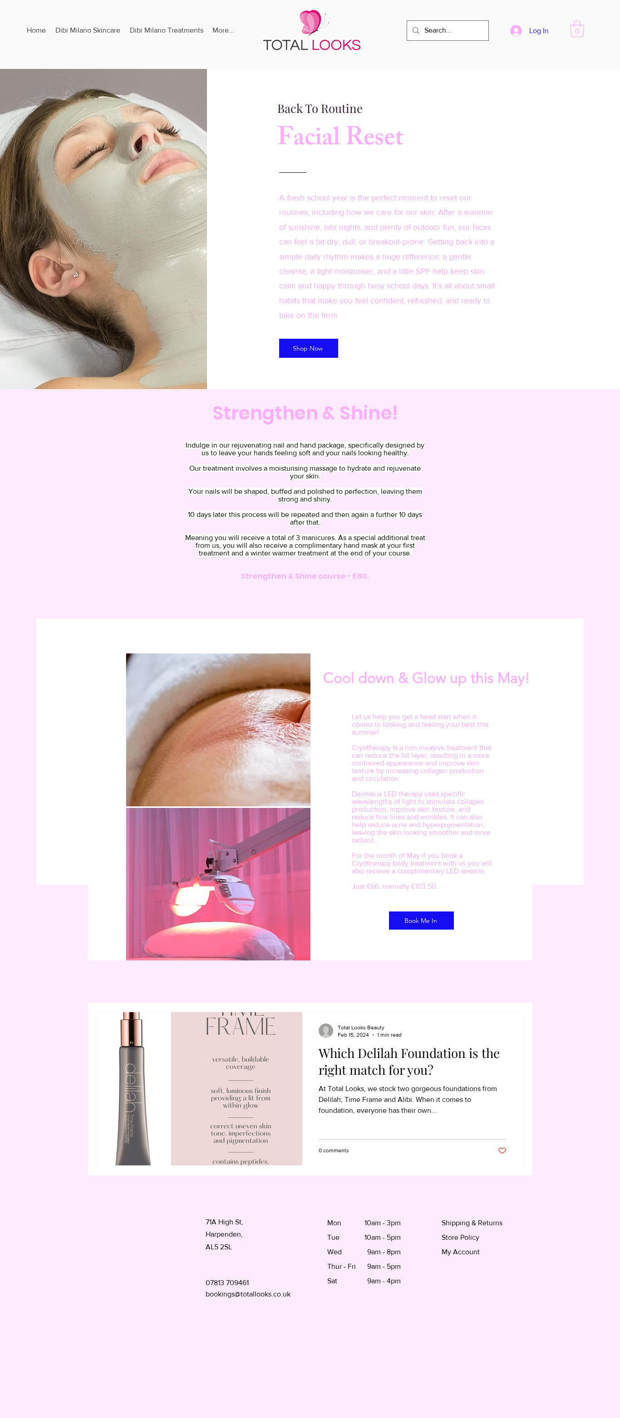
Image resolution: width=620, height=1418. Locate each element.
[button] (577, 28)
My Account (461, 1252)
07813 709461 (227, 1282)
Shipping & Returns (472, 1223)
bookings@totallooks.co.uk (248, 1294)
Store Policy (460, 1237)
